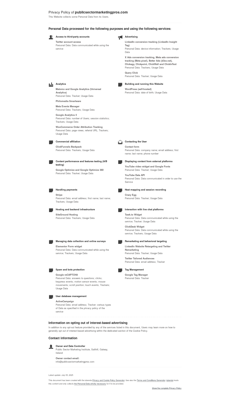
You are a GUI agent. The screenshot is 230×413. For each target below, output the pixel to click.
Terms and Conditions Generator (151, 380)
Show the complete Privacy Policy (166, 388)
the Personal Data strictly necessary (90, 383)
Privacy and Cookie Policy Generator (108, 380)
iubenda (169, 380)
